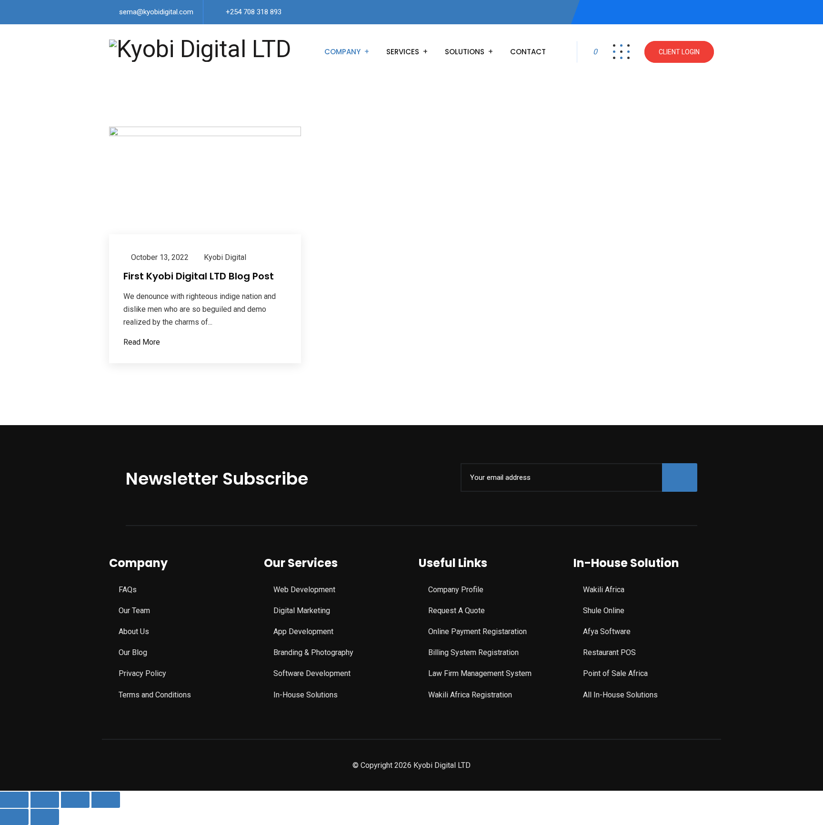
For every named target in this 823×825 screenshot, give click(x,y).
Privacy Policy (142, 673)
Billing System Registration (473, 652)
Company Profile (455, 589)
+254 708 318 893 (253, 12)
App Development (303, 631)
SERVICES (402, 52)
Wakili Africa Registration (470, 694)
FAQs (128, 589)
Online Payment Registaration (477, 631)
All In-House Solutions (620, 694)
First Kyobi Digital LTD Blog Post (198, 276)
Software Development (312, 673)
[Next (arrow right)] (44, 817)
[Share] (75, 800)
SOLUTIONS (464, 52)
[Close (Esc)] (105, 800)
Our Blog (133, 652)
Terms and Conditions (155, 694)
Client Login (679, 52)
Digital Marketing (301, 610)
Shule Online (603, 610)
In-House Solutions (305, 694)
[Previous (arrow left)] (14, 817)
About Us (134, 631)
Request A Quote (456, 610)
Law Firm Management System (480, 673)
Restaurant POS (609, 652)
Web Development (304, 589)
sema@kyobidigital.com (156, 12)
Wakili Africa (603, 589)
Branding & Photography (313, 652)
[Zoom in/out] (14, 800)
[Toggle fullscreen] (44, 800)
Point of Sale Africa (615, 673)
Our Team (134, 610)
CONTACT (528, 52)
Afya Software (607, 631)
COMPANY (342, 52)
